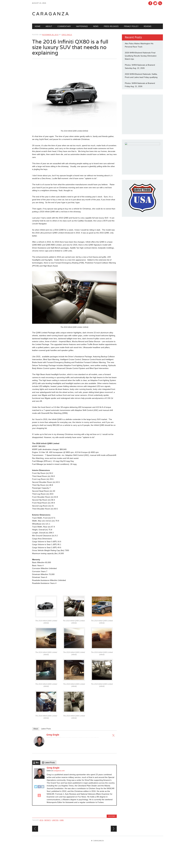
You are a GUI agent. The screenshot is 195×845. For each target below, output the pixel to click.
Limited (55, 820)
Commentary (64, 26)
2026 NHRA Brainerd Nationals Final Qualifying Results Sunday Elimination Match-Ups (141, 56)
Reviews (147, 26)
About (49, 26)
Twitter (155, 3)
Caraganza (51, 14)
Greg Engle (67, 35)
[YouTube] (39, 796)
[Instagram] (42, 788)
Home (37, 26)
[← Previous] (35, 829)
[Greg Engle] (39, 749)
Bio (37, 763)
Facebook (150, 3)
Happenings (82, 26)
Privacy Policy (131, 26)
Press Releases (111, 26)
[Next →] (114, 829)
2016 (41, 820)
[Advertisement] (129, 14)
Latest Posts (46, 729)
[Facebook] (39, 788)
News (95, 26)
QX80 (62, 820)
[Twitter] (113, 735)
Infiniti (47, 820)
